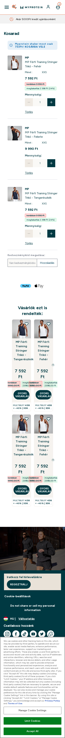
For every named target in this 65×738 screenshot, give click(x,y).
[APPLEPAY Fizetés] (39, 286)
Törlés (29, 111)
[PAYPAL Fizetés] (25, 286)
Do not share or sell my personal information (32, 608)
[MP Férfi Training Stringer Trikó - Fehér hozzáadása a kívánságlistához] (48, 323)
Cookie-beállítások (17, 596)
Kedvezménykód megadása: (26, 255)
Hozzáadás (47, 262)
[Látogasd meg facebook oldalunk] (16, 634)
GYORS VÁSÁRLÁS (22, 395)
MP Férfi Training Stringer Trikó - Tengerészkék (21, 350)
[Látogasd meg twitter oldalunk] (42, 634)
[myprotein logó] (31, 7)
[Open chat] (50, 634)
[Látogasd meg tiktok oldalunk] (24, 634)
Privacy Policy (52, 700)
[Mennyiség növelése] (51, 102)
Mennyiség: (33, 94)
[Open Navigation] (7, 7)
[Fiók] (48, 7)
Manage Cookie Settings (33, 710)
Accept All (32, 731)
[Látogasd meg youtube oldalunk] (33, 634)
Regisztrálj (18, 584)
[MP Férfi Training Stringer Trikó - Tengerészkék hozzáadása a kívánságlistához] (26, 323)
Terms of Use (15, 703)
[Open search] (15, 7)
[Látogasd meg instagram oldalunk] (7, 634)
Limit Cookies (32, 721)
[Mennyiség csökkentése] (29, 102)
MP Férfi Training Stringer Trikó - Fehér (43, 350)
